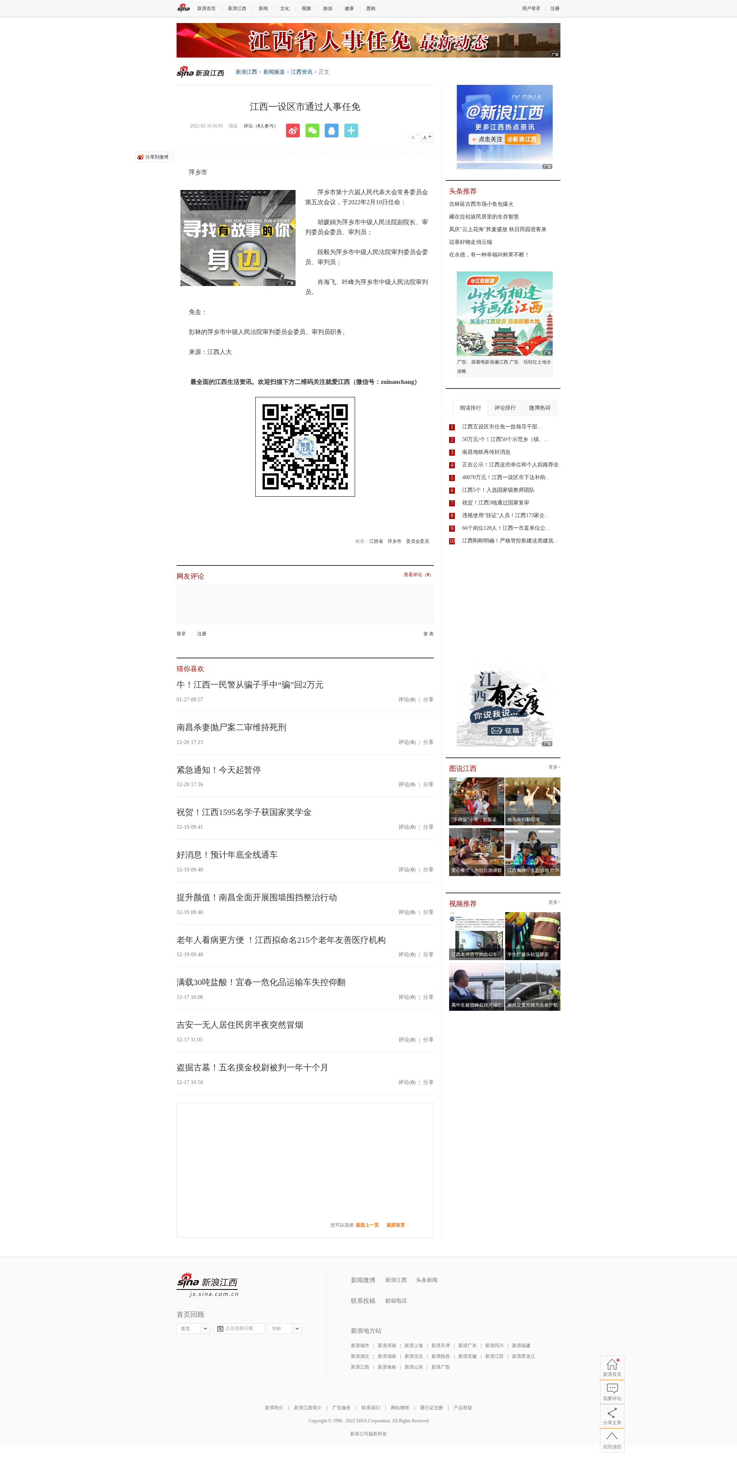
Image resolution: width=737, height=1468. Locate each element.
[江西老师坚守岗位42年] (477, 914)
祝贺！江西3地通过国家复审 (495, 503)
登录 (181, 633)
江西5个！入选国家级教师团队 (498, 490)
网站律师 (400, 1407)
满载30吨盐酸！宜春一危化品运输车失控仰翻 (261, 982)
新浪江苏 (494, 1356)
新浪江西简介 (308, 1407)
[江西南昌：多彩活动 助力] (533, 830)
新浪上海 (414, 1345)
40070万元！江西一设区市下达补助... (506, 477)
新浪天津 (440, 1345)
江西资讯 (301, 72)
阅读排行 (470, 408)
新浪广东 (467, 1345)
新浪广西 (440, 1367)
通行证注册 (431, 1407)
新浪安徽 (467, 1356)
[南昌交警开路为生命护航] (533, 965)
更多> (554, 767)
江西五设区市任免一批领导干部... (502, 427)
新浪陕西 (440, 1356)
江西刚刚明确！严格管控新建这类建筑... (510, 541)
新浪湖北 (360, 1356)
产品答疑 (463, 1407)
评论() (407, 700)
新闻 (263, 8)
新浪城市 (360, 1345)
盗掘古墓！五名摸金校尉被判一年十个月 (253, 1067)
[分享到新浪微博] (295, 130)
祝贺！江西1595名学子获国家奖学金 (244, 812)
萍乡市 (395, 541)
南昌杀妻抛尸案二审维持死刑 (231, 727)
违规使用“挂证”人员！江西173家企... (505, 515)
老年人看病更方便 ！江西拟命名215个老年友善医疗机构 (281, 940)
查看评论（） (419, 574)
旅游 (327, 8)
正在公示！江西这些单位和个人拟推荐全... (512, 465)
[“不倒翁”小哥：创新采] (477, 779)
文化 (284, 8)
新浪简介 (274, 1407)
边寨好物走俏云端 (470, 242)
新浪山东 (414, 1367)
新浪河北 (414, 1356)
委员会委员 (417, 541)
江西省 (376, 541)
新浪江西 (237, 8)
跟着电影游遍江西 (489, 362)
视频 (306, 8)
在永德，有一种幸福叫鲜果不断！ (489, 255)
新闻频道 (274, 72)
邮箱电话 (396, 1301)
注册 (555, 8)
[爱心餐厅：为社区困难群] (477, 830)
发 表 (428, 634)
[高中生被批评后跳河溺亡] (477, 965)
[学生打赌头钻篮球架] (533, 914)
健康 (349, 8)
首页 (185, 1328)
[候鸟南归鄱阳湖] (533, 779)
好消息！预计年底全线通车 (227, 855)
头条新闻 (427, 1280)
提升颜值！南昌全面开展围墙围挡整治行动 (257, 897)
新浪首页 (206, 8)
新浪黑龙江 (523, 1356)
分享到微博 (157, 157)
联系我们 (371, 1407)
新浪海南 (387, 1367)
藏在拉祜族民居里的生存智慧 (484, 217)
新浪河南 (387, 1345)
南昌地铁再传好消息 (486, 452)
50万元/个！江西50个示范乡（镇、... (505, 439)
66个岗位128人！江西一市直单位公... (506, 528)
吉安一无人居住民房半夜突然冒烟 (240, 1025)
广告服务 (341, 1407)
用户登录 (531, 8)
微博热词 (539, 408)
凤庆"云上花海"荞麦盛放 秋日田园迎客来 (498, 229)
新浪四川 (494, 1345)
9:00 (277, 1328)
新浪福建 (521, 1345)
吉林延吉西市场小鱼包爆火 (481, 204)
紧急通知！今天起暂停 (219, 770)
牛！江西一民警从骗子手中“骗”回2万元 (250, 684)
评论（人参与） (261, 126)
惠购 (370, 8)
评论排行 (505, 408)
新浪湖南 (387, 1356)
